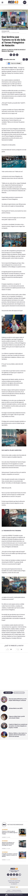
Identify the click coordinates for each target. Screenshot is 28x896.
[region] (14, 661)
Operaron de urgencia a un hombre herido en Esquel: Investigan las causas (8, 844)
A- (26, 59)
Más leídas (8, 692)
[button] (11, 55)
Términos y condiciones (16, 890)
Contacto (8, 890)
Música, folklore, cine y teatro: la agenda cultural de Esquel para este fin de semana (18, 734)
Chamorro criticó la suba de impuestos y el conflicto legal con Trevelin (10, 833)
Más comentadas (19, 692)
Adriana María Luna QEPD (15, 708)
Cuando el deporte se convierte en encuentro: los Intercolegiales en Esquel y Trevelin (18, 726)
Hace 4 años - (8, 32)
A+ (24, 59)
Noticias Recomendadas (15, 824)
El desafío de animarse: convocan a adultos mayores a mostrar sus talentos (9, 855)
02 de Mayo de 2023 (5, 31)
